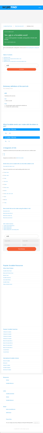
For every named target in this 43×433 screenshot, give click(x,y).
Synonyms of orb (6, 211)
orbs (7, 193)
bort (5, 196)
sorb (12, 193)
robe (8, 175)
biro (5, 181)
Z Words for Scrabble (7, 334)
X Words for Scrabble (7, 336)
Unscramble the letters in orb (8, 166)
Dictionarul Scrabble (7, 369)
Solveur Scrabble (6, 360)
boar (5, 172)
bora (8, 172)
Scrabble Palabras (6, 367)
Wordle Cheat (5, 275)
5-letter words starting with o (9, 225)
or (9, 141)
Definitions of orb (7, 57)
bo (5, 141)
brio (7, 181)
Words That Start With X (7, 347)
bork (5, 184)
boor (5, 187)
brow (6, 199)
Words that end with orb (7, 217)
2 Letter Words (6, 349)
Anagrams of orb (7, 60)
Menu (40, 7)
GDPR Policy (8, 412)
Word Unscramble (20, 157)
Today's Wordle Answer (7, 284)
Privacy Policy (9, 419)
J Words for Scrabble (7, 331)
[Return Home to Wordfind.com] (9, 8)
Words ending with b (7, 228)
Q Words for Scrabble (7, 338)
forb (5, 178)
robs (10, 193)
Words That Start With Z (7, 340)
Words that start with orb (7, 213)
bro (6, 133)
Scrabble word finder (10, 393)
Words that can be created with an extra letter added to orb (15, 61)
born (5, 190)
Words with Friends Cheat (8, 273)
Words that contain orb (7, 215)
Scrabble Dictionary (7, 277)
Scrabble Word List (9, 383)
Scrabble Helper (6, 282)
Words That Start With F (7, 345)
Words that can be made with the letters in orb (12, 58)
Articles (7, 396)
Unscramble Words (7, 279)
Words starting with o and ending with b (11, 229)
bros (5, 193)
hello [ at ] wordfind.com (10, 409)
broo (8, 187)
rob (10, 133)
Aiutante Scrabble (6, 365)
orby (5, 202)
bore (5, 175)
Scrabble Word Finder (7, 270)
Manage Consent (36, 422)
